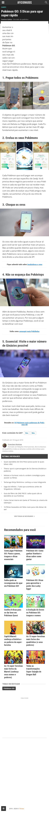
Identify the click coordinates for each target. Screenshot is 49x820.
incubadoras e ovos (34, 264)
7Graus (21, 808)
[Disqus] (24, 770)
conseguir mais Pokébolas (29, 331)
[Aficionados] (24, 2)
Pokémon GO (9, 688)
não (33, 433)
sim (26, 433)
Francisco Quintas (15, 444)
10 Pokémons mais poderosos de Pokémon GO (29, 424)
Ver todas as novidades (24, 516)
